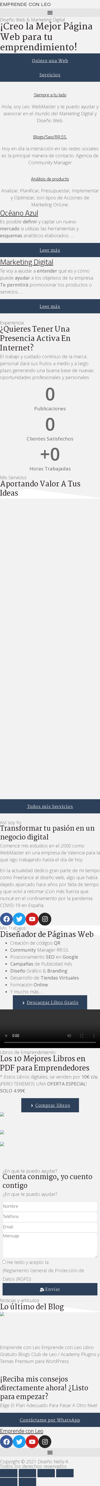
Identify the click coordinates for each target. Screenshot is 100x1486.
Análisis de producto (50, 178)
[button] (50, 13)
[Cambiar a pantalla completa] (27, 1473)
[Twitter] (19, 919)
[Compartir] (46, 1473)
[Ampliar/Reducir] (8, 1473)
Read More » (12, 1372)
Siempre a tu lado (50, 94)
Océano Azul (19, 212)
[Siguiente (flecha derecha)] (27, 1482)
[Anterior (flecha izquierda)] (8, 1482)
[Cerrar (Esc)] (65, 1473)
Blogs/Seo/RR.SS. (50, 136)
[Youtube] (32, 919)
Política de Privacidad (69, 1262)
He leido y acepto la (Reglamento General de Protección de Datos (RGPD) (46, 1270)
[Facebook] (6, 919)
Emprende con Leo (25, 4)
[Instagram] (44, 919)
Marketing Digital (26, 261)
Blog (4, 1335)
